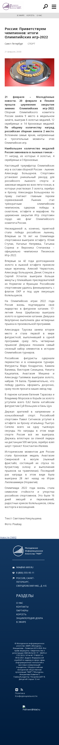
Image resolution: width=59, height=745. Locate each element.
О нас (19, 602)
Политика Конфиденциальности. (26, 694)
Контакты (22, 606)
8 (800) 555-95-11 (25, 572)
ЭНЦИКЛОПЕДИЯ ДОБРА (29, 618)
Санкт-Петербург (14, 43)
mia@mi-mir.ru (24, 567)
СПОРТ (31, 43)
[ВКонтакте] (16, 689)
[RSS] (21, 689)
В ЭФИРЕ (20, 15)
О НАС (39, 15)
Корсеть (21, 614)
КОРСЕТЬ (30, 15)
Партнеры (22, 610)
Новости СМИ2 (8, 537)
